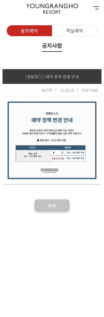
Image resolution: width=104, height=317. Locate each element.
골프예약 (29, 30)
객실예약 (74, 30)
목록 (52, 205)
